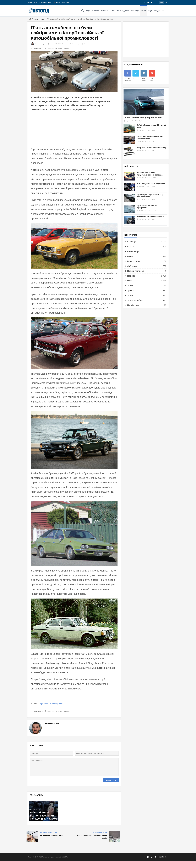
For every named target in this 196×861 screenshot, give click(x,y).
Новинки (95, 11)
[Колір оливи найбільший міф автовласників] (129, 140)
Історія (143, 11)
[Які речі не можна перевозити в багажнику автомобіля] (129, 220)
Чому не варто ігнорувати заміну (151, 148)
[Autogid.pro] (38, 10)
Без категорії (133, 251)
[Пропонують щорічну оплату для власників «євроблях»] (129, 198)
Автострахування (62, 2)
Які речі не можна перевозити (150, 216)
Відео (150, 11)
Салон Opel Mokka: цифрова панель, (143, 117)
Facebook (50, 48)
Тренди (156, 11)
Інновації (135, 11)
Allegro (41, 704)
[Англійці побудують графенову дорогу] (43, 802)
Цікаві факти (133, 305)
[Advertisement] (74, 129)
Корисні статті (133, 261)
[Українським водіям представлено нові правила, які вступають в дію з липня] (129, 176)
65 (155, 186)
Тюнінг (164, 11)
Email (68, 48)
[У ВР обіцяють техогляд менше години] (129, 187)
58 (154, 199)
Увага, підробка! (123, 11)
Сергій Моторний (41, 44)
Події (88, 11)
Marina (46, 704)
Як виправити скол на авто (51, 835)
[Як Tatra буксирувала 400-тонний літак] (129, 128)
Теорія (112, 11)
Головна (35, 19)
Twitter (60, 48)
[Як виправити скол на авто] (32, 836)
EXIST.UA (31, 2)
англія (61, 704)
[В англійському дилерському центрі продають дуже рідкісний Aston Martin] (105, 803)
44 (155, 210)
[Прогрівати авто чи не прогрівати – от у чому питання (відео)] (129, 209)
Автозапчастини (45, 2)
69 (155, 177)
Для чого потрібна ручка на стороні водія (92, 836)
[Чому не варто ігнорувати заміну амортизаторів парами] (129, 151)
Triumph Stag (53, 704)
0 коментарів (76, 44)
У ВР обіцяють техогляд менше (151, 184)
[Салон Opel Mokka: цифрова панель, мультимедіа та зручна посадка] (144, 102)
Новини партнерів (135, 271)
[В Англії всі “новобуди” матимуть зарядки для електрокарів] (74, 803)
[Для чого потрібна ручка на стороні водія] (114, 836)
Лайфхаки (104, 11)
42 (155, 219)
